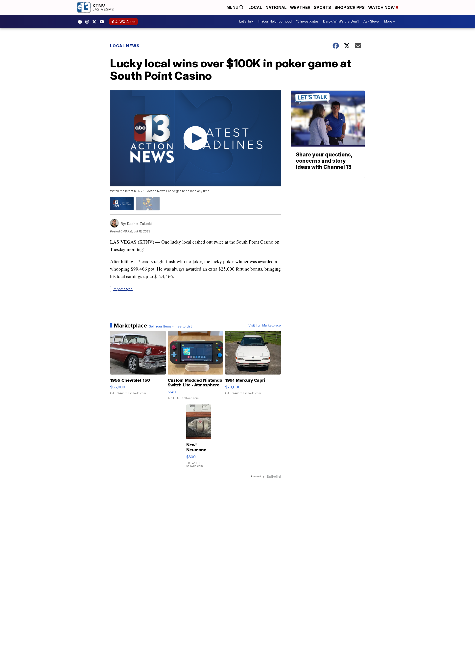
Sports (322, 7)
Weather (300, 7)
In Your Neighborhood (275, 21)
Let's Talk (246, 21)
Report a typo (123, 289)
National (275, 7)
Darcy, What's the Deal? (341, 21)
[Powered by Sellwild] (273, 476)
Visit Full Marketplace (264, 325)
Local (255, 7)
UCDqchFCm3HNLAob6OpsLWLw (103, 22)
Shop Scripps (349, 7)
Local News (125, 45)
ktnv (88, 22)
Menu (233, 7)
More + (389, 21)
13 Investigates (307, 21)
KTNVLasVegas (81, 22)
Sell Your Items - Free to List (170, 326)
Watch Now (382, 7)
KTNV (95, 22)
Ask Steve (371, 21)
